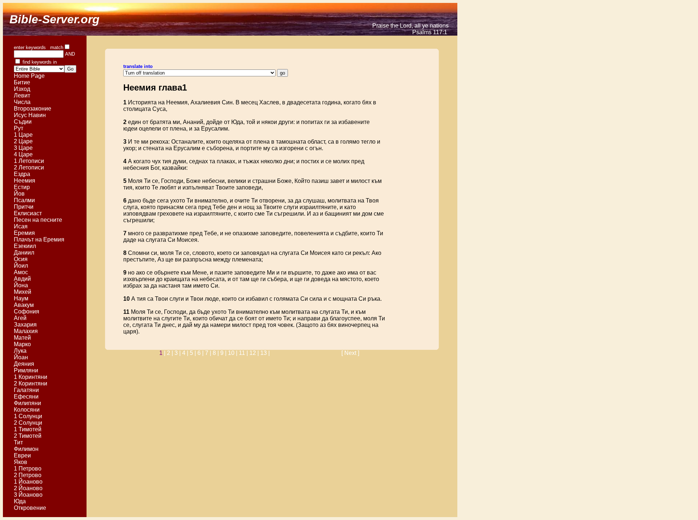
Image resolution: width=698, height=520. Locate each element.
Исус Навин (30, 115)
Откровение (30, 508)
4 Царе (24, 154)
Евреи (22, 455)
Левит (22, 95)
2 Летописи (29, 167)
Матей (22, 338)
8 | (216, 353)
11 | (244, 353)
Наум (21, 298)
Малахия (26, 331)
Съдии (23, 122)
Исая (21, 226)
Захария (25, 324)
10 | (233, 353)
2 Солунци (28, 423)
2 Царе (24, 141)
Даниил (24, 252)
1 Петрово (28, 468)
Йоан (21, 357)
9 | (224, 353)
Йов (19, 194)
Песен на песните (39, 220)
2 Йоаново (28, 488)
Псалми (24, 200)
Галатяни (26, 390)
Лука (20, 351)
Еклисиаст (28, 213)
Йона (21, 285)
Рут (18, 128)
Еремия (24, 233)
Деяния (24, 364)
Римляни (26, 370)
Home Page (29, 76)
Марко (22, 344)
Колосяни (27, 410)
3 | (178, 353)
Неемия (24, 180)
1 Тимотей (28, 429)
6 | (201, 353)
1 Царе (24, 135)
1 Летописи (29, 161)
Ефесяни (26, 396)
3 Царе (24, 148)
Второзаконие (32, 108)
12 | (254, 353)
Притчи (23, 207)
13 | (265, 353)
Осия (21, 259)
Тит (18, 442)
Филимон (26, 449)
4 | (186, 353)
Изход (22, 89)
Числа (22, 102)
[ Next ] (350, 353)
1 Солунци (28, 416)
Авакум (24, 305)
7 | (209, 353)
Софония (26, 311)
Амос (21, 272)
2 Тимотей (28, 436)
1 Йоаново (28, 482)
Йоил (21, 266)
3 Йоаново (28, 495)
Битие (22, 82)
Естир (22, 187)
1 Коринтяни (31, 377)
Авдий (22, 279)
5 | (193, 353)
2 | (170, 353)
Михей (22, 292)
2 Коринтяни (31, 383)
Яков (20, 462)
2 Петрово (28, 475)
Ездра (22, 174)
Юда (20, 501)
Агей (20, 318)
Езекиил (25, 246)
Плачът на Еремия (40, 239)
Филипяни (27, 403)
